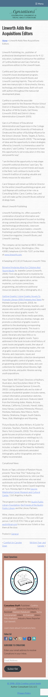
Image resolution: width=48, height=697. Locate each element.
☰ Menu (39, 3)
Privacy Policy (24, 693)
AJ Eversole (28, 615)
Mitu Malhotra (10, 618)
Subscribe (12, 668)
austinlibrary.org (9, 524)
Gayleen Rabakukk (21, 612)
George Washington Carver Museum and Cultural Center (21, 492)
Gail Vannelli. (10, 621)
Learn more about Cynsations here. (20, 628)
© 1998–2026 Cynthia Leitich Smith (24, 683)
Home (4, 40)
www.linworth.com (13, 254)
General (15, 534)
